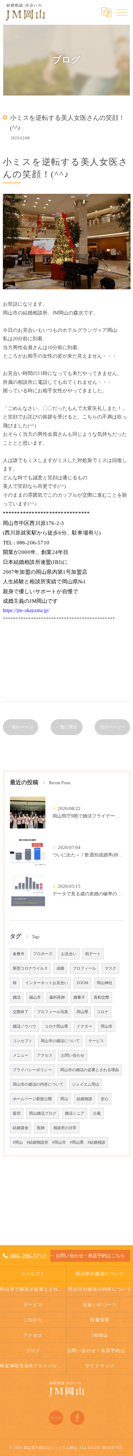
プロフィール (84, 968)
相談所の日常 (65, 1128)
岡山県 (82, 1012)
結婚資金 (20, 1128)
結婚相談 (84, 1099)
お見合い (69, 954)
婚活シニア (74, 1113)
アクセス (44, 1055)
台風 (97, 1113)
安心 (105, 1099)
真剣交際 (101, 997)
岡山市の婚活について (60, 1041)
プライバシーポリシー (32, 1070)
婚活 (17, 997)
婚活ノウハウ (24, 1026)
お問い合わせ (72, 1055)
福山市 (35, 997)
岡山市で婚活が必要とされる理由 (33, 1289)
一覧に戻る (66, 726)
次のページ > (112, 726)
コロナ (103, 1012)
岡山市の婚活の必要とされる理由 (89, 1070)
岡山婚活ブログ (42, 1113)
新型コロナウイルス (30, 968)
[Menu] (122, 12)
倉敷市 (18, 954)
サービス (96, 1041)
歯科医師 (57, 997)
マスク (110, 968)
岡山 (64, 1099)
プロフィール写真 (52, 1012)
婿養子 (79, 997)
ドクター (84, 1026)
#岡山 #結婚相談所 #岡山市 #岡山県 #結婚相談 (59, 1142)
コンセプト (22, 1041)
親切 (17, 1113)
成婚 (60, 968)
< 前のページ (20, 726)
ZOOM (82, 983)
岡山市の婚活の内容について (38, 1084)
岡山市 (106, 1026)
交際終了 (20, 1012)
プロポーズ (42, 954)
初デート (93, 954)
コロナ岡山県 (56, 1026)
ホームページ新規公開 (32, 1099)
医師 (41, 1128)
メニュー (20, 1055)
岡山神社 (104, 983)
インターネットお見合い (46, 983)
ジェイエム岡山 (85, 1084)
